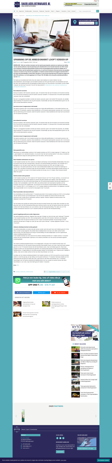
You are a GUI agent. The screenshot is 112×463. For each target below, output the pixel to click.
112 (17, 11)
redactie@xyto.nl (27, 392)
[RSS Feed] (63, 384)
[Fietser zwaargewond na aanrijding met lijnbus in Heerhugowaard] (75, 315)
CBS (68, 62)
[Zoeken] (97, 11)
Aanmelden (60, 398)
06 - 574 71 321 (47, 285)
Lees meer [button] (63, 460)
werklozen (22, 271)
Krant (69, 11)
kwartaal (17, 271)
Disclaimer (85, 407)
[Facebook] (57, 384)
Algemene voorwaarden (76, 407)
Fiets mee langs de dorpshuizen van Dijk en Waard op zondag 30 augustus (89, 308)
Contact (73, 11)
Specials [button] (47, 11)
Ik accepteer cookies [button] (103, 460)
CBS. (19, 76)
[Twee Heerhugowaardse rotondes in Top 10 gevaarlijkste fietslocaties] (75, 341)
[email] (110, 188)
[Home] (14, 11)
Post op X (42, 292)
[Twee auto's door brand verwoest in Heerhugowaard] (75, 321)
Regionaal (41, 11)
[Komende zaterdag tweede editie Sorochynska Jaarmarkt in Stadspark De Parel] (75, 295)
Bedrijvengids (28, 11)
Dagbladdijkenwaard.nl (36, 3)
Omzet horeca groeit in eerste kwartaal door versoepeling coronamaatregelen (30, 314)
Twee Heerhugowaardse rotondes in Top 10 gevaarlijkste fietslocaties (89, 340)
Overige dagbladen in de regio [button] (85, 394)
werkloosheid (29, 271)
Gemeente (35, 11)
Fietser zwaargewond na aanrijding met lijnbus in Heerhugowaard (87, 314)
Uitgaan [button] (58, 11)
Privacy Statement (93, 407)
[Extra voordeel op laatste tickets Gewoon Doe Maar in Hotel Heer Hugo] (75, 302)
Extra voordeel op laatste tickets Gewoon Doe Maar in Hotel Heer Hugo (89, 301)
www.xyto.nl (26, 394)
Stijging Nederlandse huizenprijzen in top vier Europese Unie (29, 304)
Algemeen (21, 11)
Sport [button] (52, 11)
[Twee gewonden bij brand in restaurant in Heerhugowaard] (75, 334)
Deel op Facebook (24, 292)
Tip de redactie (61, 292)
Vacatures (63, 11)
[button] (14, 362)
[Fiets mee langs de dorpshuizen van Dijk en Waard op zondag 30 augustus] (75, 308)
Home (16, 15)
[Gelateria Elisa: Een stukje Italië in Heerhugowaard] (75, 328)
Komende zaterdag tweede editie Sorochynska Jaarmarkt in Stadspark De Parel (89, 295)
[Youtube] (60, 384)
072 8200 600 (26, 390)
